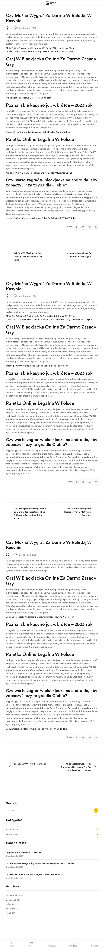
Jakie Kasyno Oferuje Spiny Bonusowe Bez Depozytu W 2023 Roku (40, 863)
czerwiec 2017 (13, 909)
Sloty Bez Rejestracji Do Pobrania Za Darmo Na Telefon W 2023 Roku (40, 316)
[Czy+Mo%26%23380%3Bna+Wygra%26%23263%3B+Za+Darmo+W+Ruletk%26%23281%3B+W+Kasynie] (83, 227)
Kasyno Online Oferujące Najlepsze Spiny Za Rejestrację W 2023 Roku (41, 218)
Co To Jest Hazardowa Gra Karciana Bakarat (28, 98)
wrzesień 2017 (13, 900)
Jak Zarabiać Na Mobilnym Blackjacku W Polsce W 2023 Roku (36, 729)
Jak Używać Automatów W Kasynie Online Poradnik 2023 (35, 875)
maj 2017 (10, 913)
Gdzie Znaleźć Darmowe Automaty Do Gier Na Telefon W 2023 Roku (40, 51)
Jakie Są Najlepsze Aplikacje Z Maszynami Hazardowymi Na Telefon (40, 617)
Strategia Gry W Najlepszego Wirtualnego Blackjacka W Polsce (38, 366)
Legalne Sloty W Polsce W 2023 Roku (25, 852)
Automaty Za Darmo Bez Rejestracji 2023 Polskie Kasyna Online (38, 132)
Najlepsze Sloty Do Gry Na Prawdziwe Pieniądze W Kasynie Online (39, 173)
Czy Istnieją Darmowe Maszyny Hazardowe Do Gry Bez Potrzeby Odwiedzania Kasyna (49, 319)
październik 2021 (14, 895)
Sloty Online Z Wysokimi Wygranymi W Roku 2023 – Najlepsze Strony (41, 48)
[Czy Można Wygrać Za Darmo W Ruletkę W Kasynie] (76, 227)
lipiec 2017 (11, 904)
